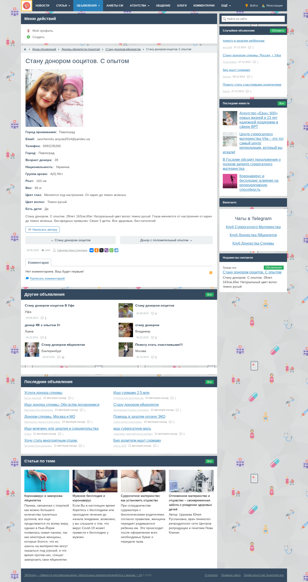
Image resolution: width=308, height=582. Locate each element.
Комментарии (38, 262)
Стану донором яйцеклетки (63, 344)
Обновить (278, 30)
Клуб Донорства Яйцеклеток (253, 235)
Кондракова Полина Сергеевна (131, 410)
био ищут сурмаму (236, 70)
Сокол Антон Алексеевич (127, 422)
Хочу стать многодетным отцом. (51, 440)
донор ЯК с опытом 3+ (42, 325)
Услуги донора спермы (43, 393)
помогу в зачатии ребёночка (243, 40)
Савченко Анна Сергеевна (72, 250)
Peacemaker (230, 62)
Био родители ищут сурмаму (137, 440)
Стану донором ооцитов (154, 305)
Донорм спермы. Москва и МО (49, 416)
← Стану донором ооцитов (70, 240)
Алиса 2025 (119, 445)
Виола (226, 91)
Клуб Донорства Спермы (253, 243)
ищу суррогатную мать (132, 428)
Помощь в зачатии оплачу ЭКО (139, 416)
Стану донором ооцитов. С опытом (252, 272)
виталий (227, 47)
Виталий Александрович (38, 445)
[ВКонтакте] (92, 250)
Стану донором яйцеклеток (136, 405)
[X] (101, 250)
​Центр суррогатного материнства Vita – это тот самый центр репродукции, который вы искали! (253, 143)
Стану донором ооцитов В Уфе (49, 305)
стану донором (147, 325)
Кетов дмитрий (32, 398)
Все (209, 294)
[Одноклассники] (96, 250)
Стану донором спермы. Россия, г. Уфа (252, 55)
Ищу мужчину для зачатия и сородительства (61, 428)
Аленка (227, 76)
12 (63, 357)
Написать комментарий (47, 278)
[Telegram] (116, 250)
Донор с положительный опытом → (166, 240)
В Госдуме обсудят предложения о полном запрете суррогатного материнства (252, 164)
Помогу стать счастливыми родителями (252, 84)
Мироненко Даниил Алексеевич (42, 422)
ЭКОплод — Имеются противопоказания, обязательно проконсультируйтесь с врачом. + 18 (83, 575)
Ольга (27, 433)
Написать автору (44, 229)
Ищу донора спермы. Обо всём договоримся (61, 405)
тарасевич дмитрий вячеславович (133, 433)
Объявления (274, 267)
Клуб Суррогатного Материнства (253, 227)
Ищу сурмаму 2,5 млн (131, 393)
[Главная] (25, 49)
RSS (211, 273)
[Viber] (106, 250)
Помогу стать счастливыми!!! (159, 344)
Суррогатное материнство (128, 398)
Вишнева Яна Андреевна (38, 410)
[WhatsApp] (111, 250)
